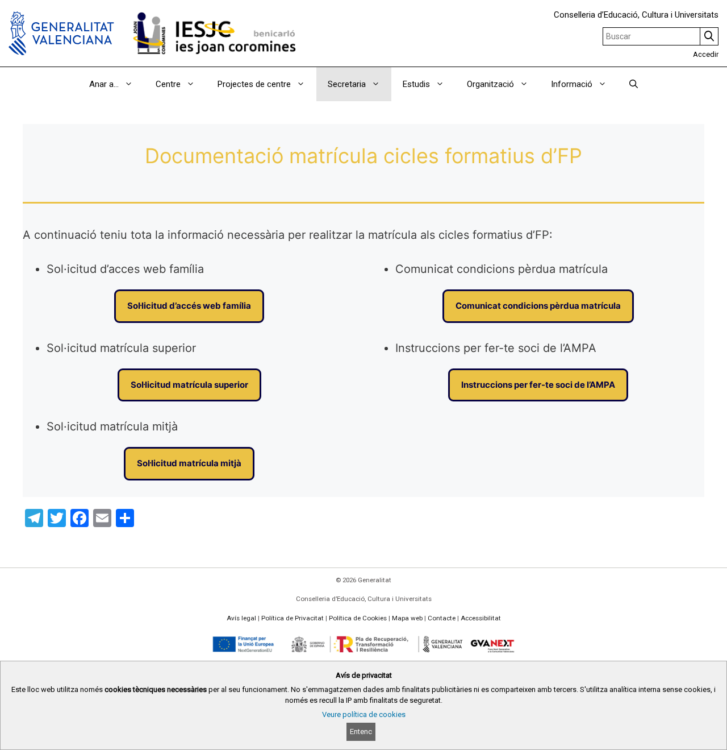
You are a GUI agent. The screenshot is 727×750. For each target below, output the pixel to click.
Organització (490, 84)
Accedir (705, 54)
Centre (168, 84)
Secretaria (347, 84)
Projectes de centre (254, 84)
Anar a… (104, 84)
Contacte (442, 618)
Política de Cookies (358, 618)
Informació (571, 84)
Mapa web (407, 618)
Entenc (361, 731)
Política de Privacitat (292, 618)
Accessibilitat (481, 618)
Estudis (416, 84)
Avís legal (241, 618)
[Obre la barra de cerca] (633, 84)
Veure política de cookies (364, 714)
